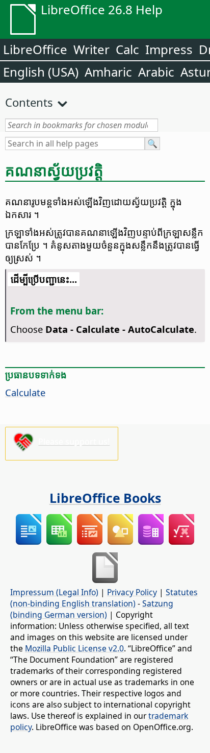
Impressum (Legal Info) (54, 592)
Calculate (25, 392)
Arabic (156, 71)
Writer (91, 49)
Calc (127, 49)
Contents (29, 102)
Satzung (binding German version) (91, 609)
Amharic (108, 71)
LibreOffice (35, 49)
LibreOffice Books (105, 497)
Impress (169, 49)
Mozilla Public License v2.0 (74, 648)
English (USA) (40, 71)
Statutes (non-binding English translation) (104, 598)
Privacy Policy (132, 592)
